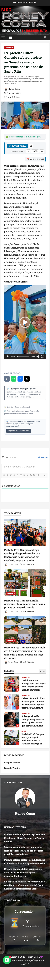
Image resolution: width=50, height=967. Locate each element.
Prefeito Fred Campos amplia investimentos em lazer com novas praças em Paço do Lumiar (24, 604)
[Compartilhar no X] (27, 379)
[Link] (30, 475)
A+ (42, 151)
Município (9, 47)
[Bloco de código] (27, 475)
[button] (3, 37)
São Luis (25, 731)
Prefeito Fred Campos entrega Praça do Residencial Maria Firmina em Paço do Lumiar (11, 719)
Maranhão (26, 677)
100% (35, 151)
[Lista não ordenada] (20, 475)
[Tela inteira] (42, 356)
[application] (25, 322)
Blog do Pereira (12, 768)
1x (31, 146)
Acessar (44, 457)
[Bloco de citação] (24, 475)
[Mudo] (37, 356)
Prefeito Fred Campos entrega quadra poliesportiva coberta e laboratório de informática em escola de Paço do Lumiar (22, 555)
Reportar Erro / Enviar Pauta (18, 431)
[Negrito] (4, 475)
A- (28, 151)
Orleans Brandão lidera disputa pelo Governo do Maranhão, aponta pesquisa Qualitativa (11, 684)
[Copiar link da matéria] (7, 379)
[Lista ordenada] (17, 475)
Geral (24, 713)
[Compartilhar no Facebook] (20, 379)
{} (34, 475)
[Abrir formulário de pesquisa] (45, 37)
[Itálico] (7, 475)
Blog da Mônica (12, 762)
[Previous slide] (40, 671)
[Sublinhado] (10, 475)
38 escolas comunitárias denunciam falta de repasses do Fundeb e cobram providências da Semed (11, 737)
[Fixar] (14, 475)
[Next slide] (44, 671)
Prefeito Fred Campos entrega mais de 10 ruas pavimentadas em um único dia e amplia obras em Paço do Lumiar (24, 653)
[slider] (23, 356)
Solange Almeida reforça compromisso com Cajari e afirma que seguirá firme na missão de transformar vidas (11, 702)
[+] (37, 475)
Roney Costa (14, 89)
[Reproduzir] (7, 356)
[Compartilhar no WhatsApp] (13, 379)
